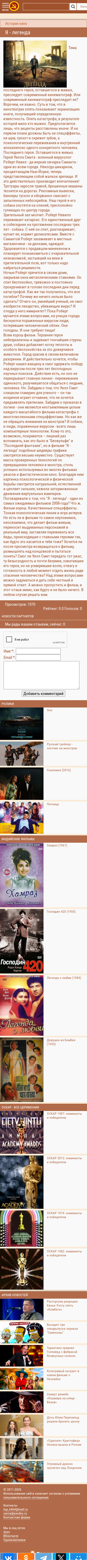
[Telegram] (43, 1556)
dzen (6, 1532)
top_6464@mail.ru (15, 1509)
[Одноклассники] (26, 1556)
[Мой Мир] (78, 1556)
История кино (16, 24)
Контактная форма (16, 1517)
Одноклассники (14, 1540)
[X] (61, 1556)
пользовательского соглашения (26, 1497)
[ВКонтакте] (8, 1556)
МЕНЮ (5, 10)
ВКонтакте (10, 1536)
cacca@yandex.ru (15, 1513)
